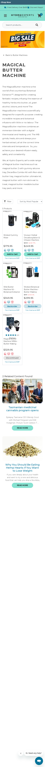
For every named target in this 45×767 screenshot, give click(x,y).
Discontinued (12, 358)
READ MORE (22, 428)
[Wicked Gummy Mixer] (12, 222)
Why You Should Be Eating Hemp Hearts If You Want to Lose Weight (22, 467)
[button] (39, 15)
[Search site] (37, 25)
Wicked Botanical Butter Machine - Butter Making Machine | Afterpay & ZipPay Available (32, 292)
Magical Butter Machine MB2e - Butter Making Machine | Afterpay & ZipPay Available (12, 344)
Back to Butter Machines (16, 55)
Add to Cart (12, 254)
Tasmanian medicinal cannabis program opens (22, 409)
